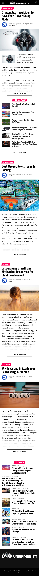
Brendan (12, 25)
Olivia (11, 175)
